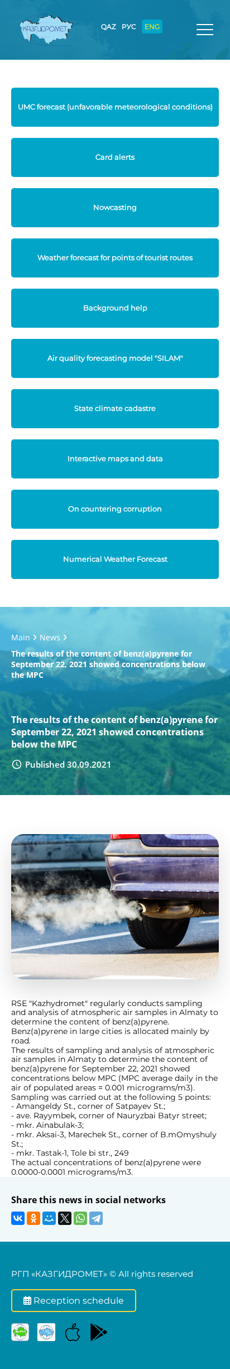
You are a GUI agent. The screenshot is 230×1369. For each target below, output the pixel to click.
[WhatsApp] (80, 1218)
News (50, 637)
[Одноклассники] (33, 1218)
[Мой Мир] (49, 1218)
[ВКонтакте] (18, 1218)
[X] (64, 1218)
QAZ (108, 26)
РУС (129, 26)
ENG (152, 26)
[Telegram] (96, 1218)
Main (20, 637)
